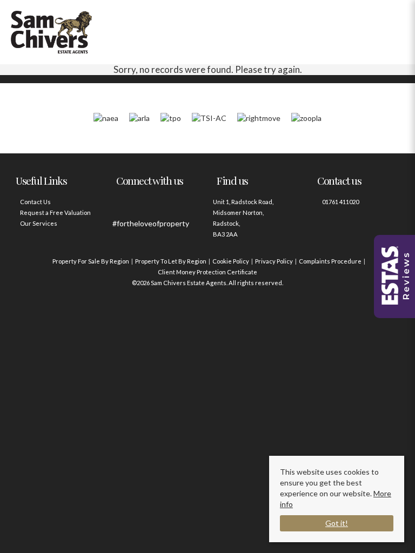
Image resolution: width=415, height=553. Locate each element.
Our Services (38, 223)
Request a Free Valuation (55, 212)
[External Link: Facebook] (123, 207)
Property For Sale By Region (90, 261)
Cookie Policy (230, 261)
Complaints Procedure (330, 261)
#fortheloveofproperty (150, 223)
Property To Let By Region (170, 261)
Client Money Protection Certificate (207, 271)
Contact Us (35, 201)
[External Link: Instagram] (145, 207)
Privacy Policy (274, 261)
